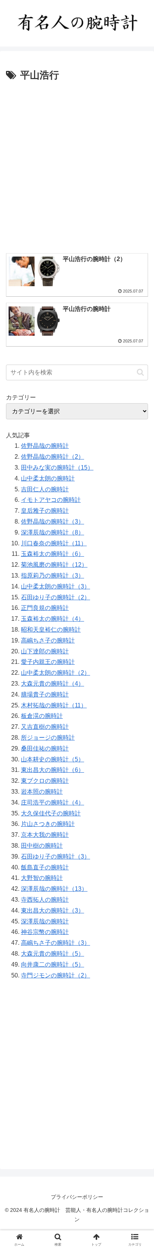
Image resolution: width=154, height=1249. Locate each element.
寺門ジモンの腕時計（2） (55, 975)
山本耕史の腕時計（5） (52, 759)
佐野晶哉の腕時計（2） (52, 456)
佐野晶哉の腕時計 (45, 446)
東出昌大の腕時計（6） (52, 770)
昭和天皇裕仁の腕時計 (51, 629)
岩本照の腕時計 (42, 791)
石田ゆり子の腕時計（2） (55, 597)
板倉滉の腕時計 (42, 716)
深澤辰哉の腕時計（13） (54, 889)
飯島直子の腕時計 (45, 867)
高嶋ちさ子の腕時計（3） (55, 943)
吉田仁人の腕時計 (45, 489)
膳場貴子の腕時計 (45, 694)
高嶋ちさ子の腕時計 (48, 640)
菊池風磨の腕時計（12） (54, 564)
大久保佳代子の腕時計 (51, 813)
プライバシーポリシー (77, 1197)
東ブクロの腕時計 (45, 781)
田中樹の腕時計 (42, 845)
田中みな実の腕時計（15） (57, 467)
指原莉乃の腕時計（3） (52, 575)
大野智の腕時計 (42, 878)
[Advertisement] (77, 165)
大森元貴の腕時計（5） (52, 953)
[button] (140, 372)
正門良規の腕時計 (45, 608)
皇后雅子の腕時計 (45, 510)
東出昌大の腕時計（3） (52, 910)
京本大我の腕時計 (45, 835)
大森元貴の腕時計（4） (52, 683)
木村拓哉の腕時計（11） (54, 705)
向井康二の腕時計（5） (52, 964)
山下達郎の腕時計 (45, 651)
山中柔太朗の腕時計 (48, 478)
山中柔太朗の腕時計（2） (55, 673)
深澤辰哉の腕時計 (45, 921)
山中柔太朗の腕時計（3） (55, 586)
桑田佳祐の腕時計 (45, 748)
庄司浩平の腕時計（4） (52, 802)
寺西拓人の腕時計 (45, 899)
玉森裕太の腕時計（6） (52, 554)
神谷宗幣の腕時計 (45, 932)
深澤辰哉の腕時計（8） (52, 532)
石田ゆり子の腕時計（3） (55, 856)
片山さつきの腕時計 (48, 824)
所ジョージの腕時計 (48, 737)
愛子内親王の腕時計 (48, 662)
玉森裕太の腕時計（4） (52, 618)
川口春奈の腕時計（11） (54, 543)
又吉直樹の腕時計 (45, 727)
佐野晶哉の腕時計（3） (52, 521)
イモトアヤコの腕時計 (51, 500)
